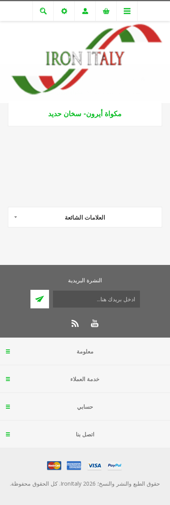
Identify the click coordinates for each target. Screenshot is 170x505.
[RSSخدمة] (75, 323)
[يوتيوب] (94, 323)
